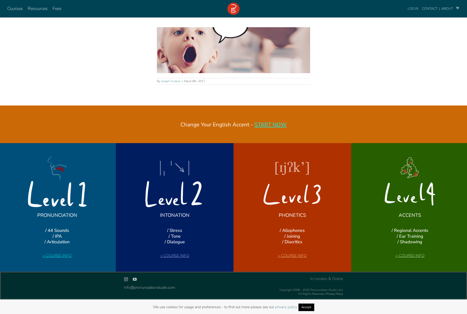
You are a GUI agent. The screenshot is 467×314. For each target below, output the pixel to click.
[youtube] (135, 279)
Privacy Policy (334, 294)
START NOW (270, 124)
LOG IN (413, 8)
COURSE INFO (59, 255)
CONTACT (430, 8)
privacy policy (286, 307)
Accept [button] (306, 307)
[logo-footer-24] (233, 4)
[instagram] (126, 279)
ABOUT (447, 8)
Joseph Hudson (171, 81)
